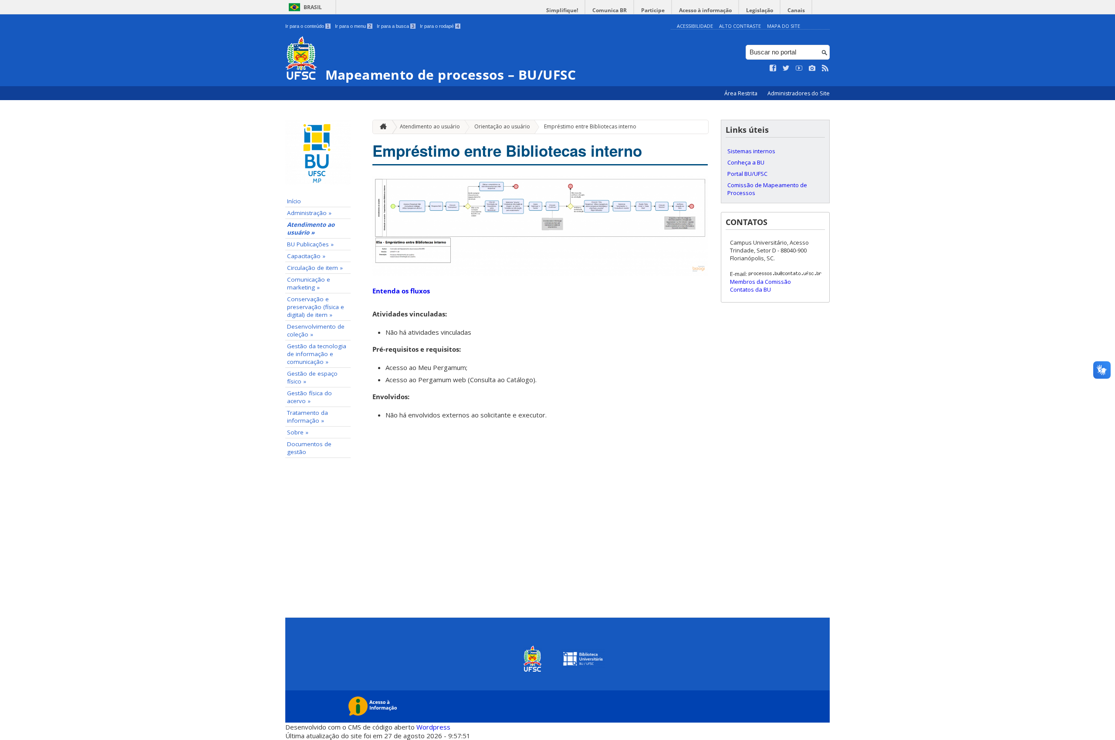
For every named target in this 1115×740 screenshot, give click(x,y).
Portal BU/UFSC (747, 174)
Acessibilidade (695, 26)
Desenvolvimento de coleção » (316, 330)
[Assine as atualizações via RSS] (825, 68)
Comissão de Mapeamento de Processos (767, 189)
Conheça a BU (745, 162)
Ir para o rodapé (439, 26)
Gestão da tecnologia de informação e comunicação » (316, 354)
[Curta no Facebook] (773, 68)
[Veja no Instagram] (812, 68)
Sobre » (297, 432)
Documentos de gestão (309, 448)
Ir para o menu (353, 26)
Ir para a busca (395, 26)
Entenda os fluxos (401, 290)
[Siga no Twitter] (786, 68)
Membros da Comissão (760, 282)
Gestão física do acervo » (309, 397)
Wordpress (433, 727)
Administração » (309, 213)
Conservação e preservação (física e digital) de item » (315, 307)
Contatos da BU (750, 289)
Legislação (759, 10)
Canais (796, 10)
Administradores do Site (798, 93)
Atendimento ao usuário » (310, 228)
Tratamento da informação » (307, 416)
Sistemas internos (751, 151)
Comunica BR (609, 10)
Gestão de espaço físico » (312, 377)
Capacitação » (306, 256)
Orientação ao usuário (502, 126)
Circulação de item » (315, 268)
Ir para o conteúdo (307, 26)
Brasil (313, 7)
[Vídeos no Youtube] (799, 68)
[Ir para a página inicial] (381, 127)
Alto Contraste (740, 26)
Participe (653, 10)
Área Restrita (741, 93)
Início (294, 201)
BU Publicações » (310, 244)
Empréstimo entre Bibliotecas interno (590, 126)
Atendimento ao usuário (430, 126)
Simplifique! (562, 10)
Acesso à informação (705, 10)
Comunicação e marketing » (308, 283)
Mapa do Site (783, 26)
